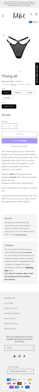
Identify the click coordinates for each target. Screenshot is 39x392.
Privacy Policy (9, 318)
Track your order (11, 308)
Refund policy (10, 329)
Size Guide (6, 115)
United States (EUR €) (18, 371)
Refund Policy (21, 235)
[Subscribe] (32, 347)
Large (29, 92)
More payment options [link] (19, 146)
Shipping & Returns (12, 313)
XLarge (7, 97)
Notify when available (37, 74)
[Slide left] (14, 71)
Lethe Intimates (22, 391)
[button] (2, 15)
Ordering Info (9, 298)
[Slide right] (24, 71)
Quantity (5, 122)
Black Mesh (9, 106)
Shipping (13, 84)
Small (6, 92)
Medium (18, 92)
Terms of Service (11, 323)
